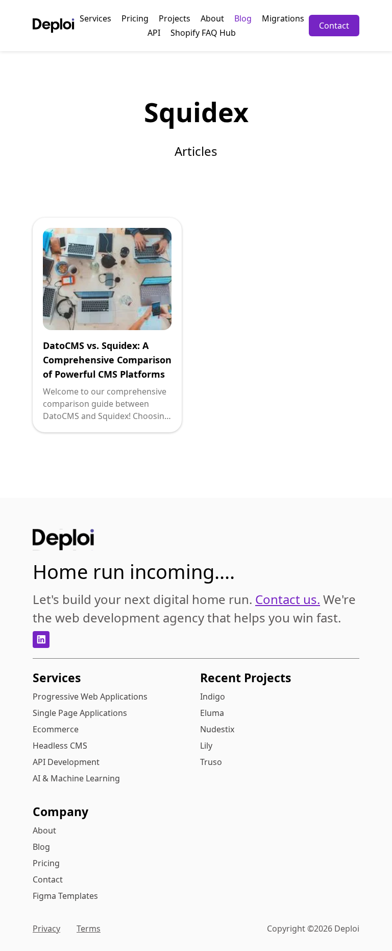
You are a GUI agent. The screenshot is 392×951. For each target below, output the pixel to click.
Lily (206, 745)
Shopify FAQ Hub (203, 32)
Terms (89, 928)
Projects (174, 18)
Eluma (212, 712)
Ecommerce (56, 729)
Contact (334, 25)
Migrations (283, 18)
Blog (243, 18)
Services (95, 18)
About (212, 18)
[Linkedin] (41, 639)
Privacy (46, 928)
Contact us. (287, 599)
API (154, 32)
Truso (211, 762)
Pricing (135, 18)
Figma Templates (65, 895)
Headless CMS (60, 745)
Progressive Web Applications (90, 696)
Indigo (212, 696)
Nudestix (217, 729)
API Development (66, 762)
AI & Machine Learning (76, 778)
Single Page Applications (80, 712)
